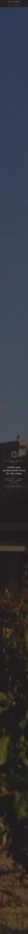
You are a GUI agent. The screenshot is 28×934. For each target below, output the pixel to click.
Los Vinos (18, 480)
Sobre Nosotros (9, 479)
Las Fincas (10, 480)
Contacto (14, 482)
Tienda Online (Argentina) (14, 486)
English (15, 5)
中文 (19, 5)
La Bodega (20, 479)
